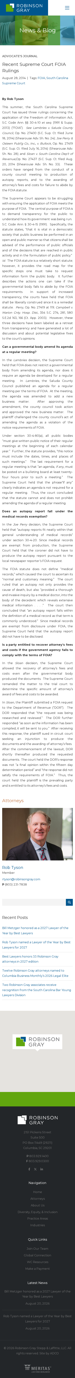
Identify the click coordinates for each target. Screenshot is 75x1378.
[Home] (24, 8)
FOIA (41, 78)
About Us (37, 1205)
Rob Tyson (12, 867)
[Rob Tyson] (37, 834)
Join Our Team (37, 1248)
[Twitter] (35, 1169)
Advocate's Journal (20, 56)
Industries (37, 1225)
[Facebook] (29, 1169)
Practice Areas (37, 1218)
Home (37, 1192)
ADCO (54, 1353)
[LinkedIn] (41, 1169)
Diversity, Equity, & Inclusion (38, 1212)
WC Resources (37, 1262)
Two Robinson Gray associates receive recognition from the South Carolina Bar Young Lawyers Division (36, 990)
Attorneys (37, 1198)
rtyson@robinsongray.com (21, 879)
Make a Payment (37, 1268)
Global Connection (37, 1255)
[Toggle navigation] (67, 7)
